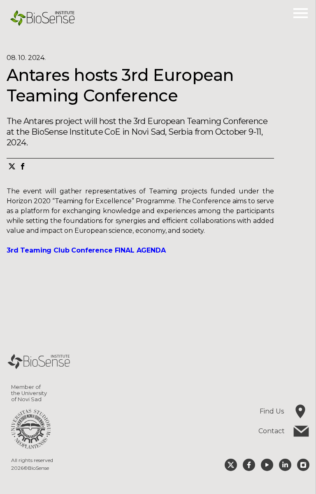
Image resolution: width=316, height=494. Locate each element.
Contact (271, 431)
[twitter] (12, 168)
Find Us (272, 411)
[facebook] (22, 168)
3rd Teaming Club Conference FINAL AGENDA (86, 250)
